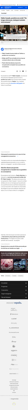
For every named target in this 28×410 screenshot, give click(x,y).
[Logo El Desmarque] (14, 327)
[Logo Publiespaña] (14, 369)
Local (12, 10)
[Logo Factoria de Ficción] (14, 332)
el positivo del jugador (17, 83)
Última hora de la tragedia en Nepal (9, 4)
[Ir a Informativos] (7, 7)
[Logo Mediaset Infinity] (14, 309)
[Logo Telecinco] (14, 314)
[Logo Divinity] (14, 323)
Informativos (7, 275)
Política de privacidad (14, 383)
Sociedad (16, 10)
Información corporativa (14, 381)
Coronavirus (20, 275)
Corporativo (4, 290)
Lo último (3, 10)
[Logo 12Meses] (14, 360)
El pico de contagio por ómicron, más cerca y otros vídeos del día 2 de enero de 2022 (14, 254)
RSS (14, 390)
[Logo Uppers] (14, 350)
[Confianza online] (14, 405)
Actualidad (4, 283)
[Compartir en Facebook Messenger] (23, 71)
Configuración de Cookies (14, 385)
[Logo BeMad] (14, 346)
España (7, 10)
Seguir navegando (6, 293)
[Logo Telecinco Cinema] (14, 355)
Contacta (14, 392)
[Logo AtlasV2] (14, 364)
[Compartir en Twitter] (20, 71)
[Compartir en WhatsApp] (17, 71)
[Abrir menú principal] (26, 7)
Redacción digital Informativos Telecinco (13, 48)
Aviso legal (14, 379)
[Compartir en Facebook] (26, 71)
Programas (4, 286)
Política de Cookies (14, 387)
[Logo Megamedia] (14, 398)
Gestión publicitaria (14, 388)
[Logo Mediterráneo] (14, 373)
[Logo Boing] (14, 337)
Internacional (22, 10)
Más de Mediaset (6, 297)
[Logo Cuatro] (14, 318)
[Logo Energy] (14, 341)
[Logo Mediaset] (14, 303)
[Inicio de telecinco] (1, 7)
